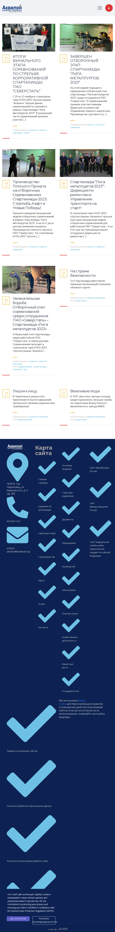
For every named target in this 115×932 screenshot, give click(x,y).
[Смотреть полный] (28, 38)
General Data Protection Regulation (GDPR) (32, 910)
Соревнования (25, 366)
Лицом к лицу (25, 391)
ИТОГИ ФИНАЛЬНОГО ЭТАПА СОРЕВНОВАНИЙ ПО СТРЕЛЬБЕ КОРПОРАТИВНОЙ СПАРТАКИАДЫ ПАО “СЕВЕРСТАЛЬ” (30, 73)
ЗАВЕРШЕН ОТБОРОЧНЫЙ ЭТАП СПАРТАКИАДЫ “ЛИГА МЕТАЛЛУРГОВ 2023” (85, 69)
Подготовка (81, 300)
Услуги (27, 132)
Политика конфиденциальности (44, 920)
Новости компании (96, 297)
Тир (25, 369)
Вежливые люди (85, 391)
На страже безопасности (83, 273)
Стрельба (17, 369)
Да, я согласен (18, 918)
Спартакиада (40, 366)
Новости (33, 130)
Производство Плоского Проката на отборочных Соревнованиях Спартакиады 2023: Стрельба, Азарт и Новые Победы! (30, 195)
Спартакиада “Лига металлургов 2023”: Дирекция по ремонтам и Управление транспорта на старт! (87, 195)
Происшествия (25, 419)
